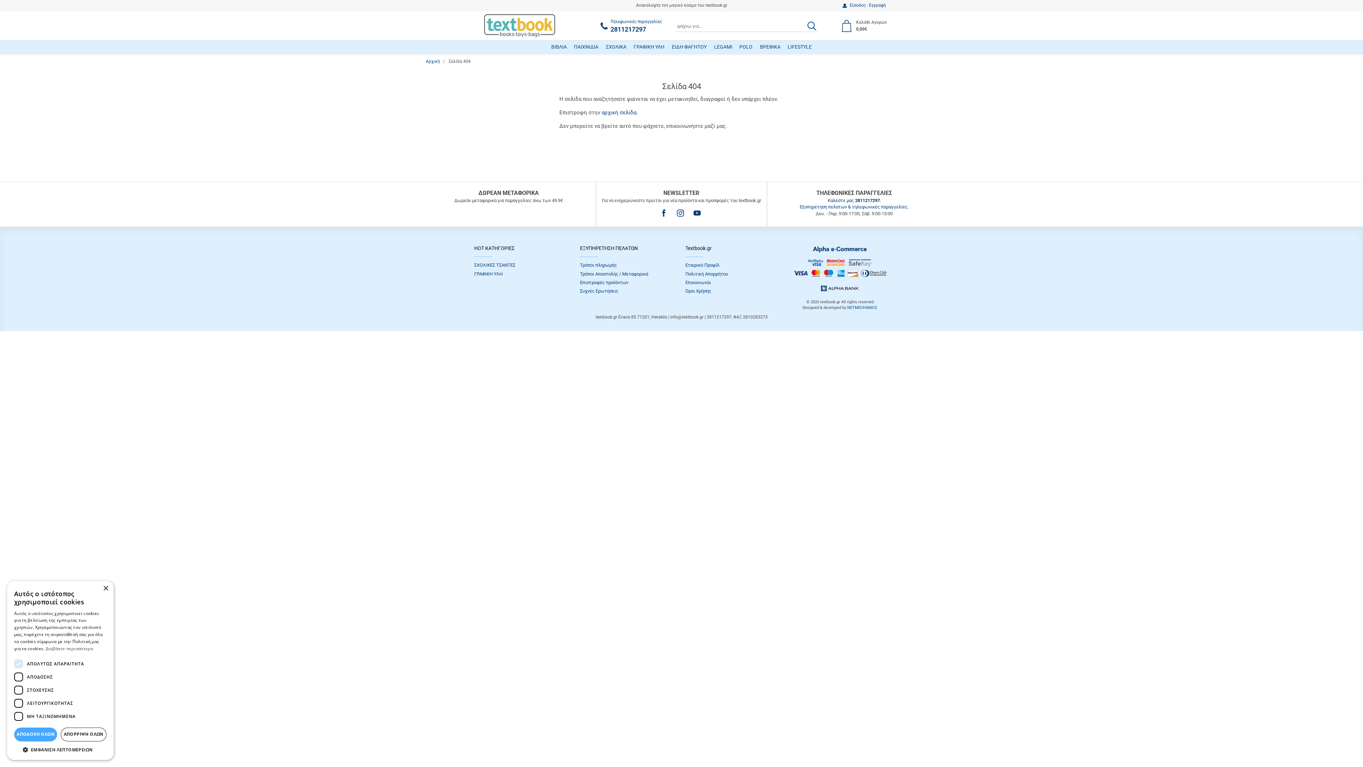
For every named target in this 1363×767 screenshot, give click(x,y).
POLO (745, 47)
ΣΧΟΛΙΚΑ (616, 47)
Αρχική (433, 61)
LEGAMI (723, 47)
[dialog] (60, 670)
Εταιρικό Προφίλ (702, 265)
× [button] (105, 588)
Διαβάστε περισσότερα (69, 649)
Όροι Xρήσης (698, 291)
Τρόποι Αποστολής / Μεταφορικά (614, 274)
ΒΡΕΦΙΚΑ (770, 47)
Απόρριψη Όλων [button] (84, 734)
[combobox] (747, 26)
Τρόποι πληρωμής (598, 265)
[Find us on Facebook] (663, 213)
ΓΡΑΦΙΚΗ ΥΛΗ (649, 47)
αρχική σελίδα (619, 112)
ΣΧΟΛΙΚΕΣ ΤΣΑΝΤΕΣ (494, 265)
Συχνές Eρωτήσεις (599, 291)
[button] (60, 749)
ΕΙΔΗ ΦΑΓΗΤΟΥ (689, 47)
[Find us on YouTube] (697, 213)
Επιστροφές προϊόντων (604, 282)
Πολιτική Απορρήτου (706, 274)
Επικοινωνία (698, 282)
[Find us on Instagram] (680, 213)
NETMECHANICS (862, 307)
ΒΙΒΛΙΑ (559, 47)
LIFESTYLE (800, 47)
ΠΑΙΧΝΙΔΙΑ (586, 47)
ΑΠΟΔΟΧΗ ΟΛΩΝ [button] (36, 734)
